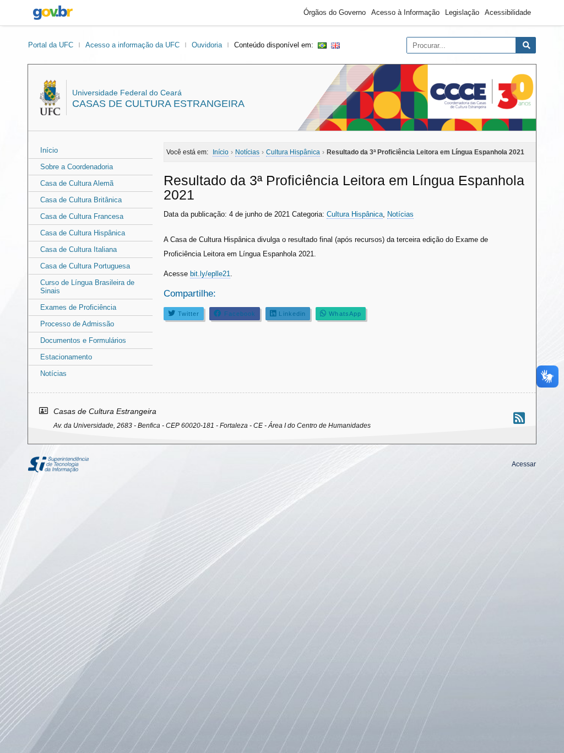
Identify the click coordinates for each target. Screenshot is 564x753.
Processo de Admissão (77, 324)
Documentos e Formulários (83, 340)
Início (49, 150)
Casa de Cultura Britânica (81, 200)
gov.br (53, 13)
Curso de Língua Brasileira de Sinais (87, 286)
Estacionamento (66, 357)
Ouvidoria (207, 45)
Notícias (53, 373)
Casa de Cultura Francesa (81, 216)
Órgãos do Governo (334, 12)
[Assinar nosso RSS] (519, 418)
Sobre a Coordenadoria (76, 167)
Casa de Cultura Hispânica (82, 233)
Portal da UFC (50, 45)
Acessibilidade (508, 12)
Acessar (524, 464)
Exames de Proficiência (78, 307)
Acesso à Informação (405, 12)
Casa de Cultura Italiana (78, 249)
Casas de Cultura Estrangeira (158, 103)
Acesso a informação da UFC (132, 45)
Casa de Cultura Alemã (76, 183)
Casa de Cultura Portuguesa (85, 266)
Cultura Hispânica (355, 214)
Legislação (462, 12)
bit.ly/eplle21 (210, 274)
